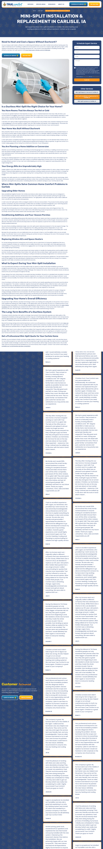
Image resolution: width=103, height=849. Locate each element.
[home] (12, 4)
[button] (31, 4)
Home (34, 10)
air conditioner (7, 123)
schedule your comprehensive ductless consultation (16, 346)
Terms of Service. (96, 76)
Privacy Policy (86, 76)
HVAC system (10, 143)
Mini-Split (40, 10)
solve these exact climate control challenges (37, 50)
